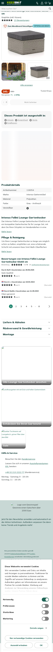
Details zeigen (36, 628)
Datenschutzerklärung (18, 554)
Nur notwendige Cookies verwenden (26, 638)
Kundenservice (28, 459)
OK (41, 645)
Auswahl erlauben (18, 645)
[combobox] (23, 8)
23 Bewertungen (21, 20)
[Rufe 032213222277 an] (37, 3)
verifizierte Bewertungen (40, 265)
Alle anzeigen (26, 85)
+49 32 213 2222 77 (14, 472)
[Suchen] (50, 8)
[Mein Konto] (42, 3)
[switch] (45, 606)
